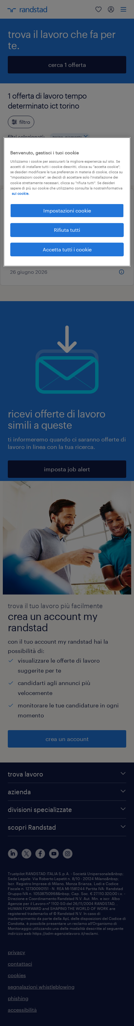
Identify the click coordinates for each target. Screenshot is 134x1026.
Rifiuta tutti (67, 230)
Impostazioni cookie (67, 210)
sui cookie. (20, 193)
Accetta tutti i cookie (67, 249)
